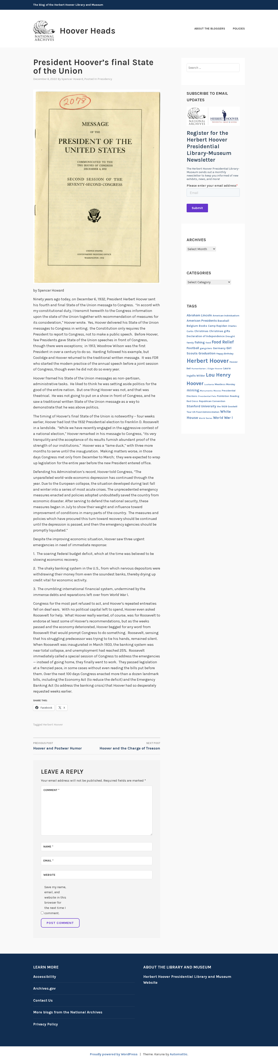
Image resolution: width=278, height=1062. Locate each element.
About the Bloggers (209, 28)
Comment (51, 790)
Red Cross (192, 401)
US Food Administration (205, 412)
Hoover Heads (87, 31)
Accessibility (44, 976)
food (208, 342)
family (190, 342)
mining (193, 390)
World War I (223, 418)
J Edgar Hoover (214, 368)
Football (193, 348)
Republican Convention (212, 401)
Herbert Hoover (53, 724)
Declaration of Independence (206, 336)
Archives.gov (44, 988)
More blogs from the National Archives (67, 1012)
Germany (219, 348)
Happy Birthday (224, 353)
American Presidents (202, 320)
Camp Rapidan (217, 325)
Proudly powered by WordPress (114, 1054)
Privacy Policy (45, 1024)
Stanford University (201, 406)
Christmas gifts (219, 331)
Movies (217, 390)
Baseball (223, 320)
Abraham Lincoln (199, 315)
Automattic (178, 1054)
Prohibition (223, 396)
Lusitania (209, 384)
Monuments (206, 390)
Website (49, 875)
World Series (205, 418)
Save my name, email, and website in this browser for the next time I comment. (55, 900)
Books (203, 325)
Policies (239, 28)
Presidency (104, 79)
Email (48, 860)
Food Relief (223, 342)
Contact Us (43, 1000)
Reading (234, 396)
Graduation (207, 353)
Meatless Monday (225, 384)
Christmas (201, 331)
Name (48, 846)
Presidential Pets (207, 396)
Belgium (192, 326)
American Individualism (226, 315)
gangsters (206, 348)
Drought (230, 336)
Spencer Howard (72, 79)
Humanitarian (199, 368)
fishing (200, 342)
